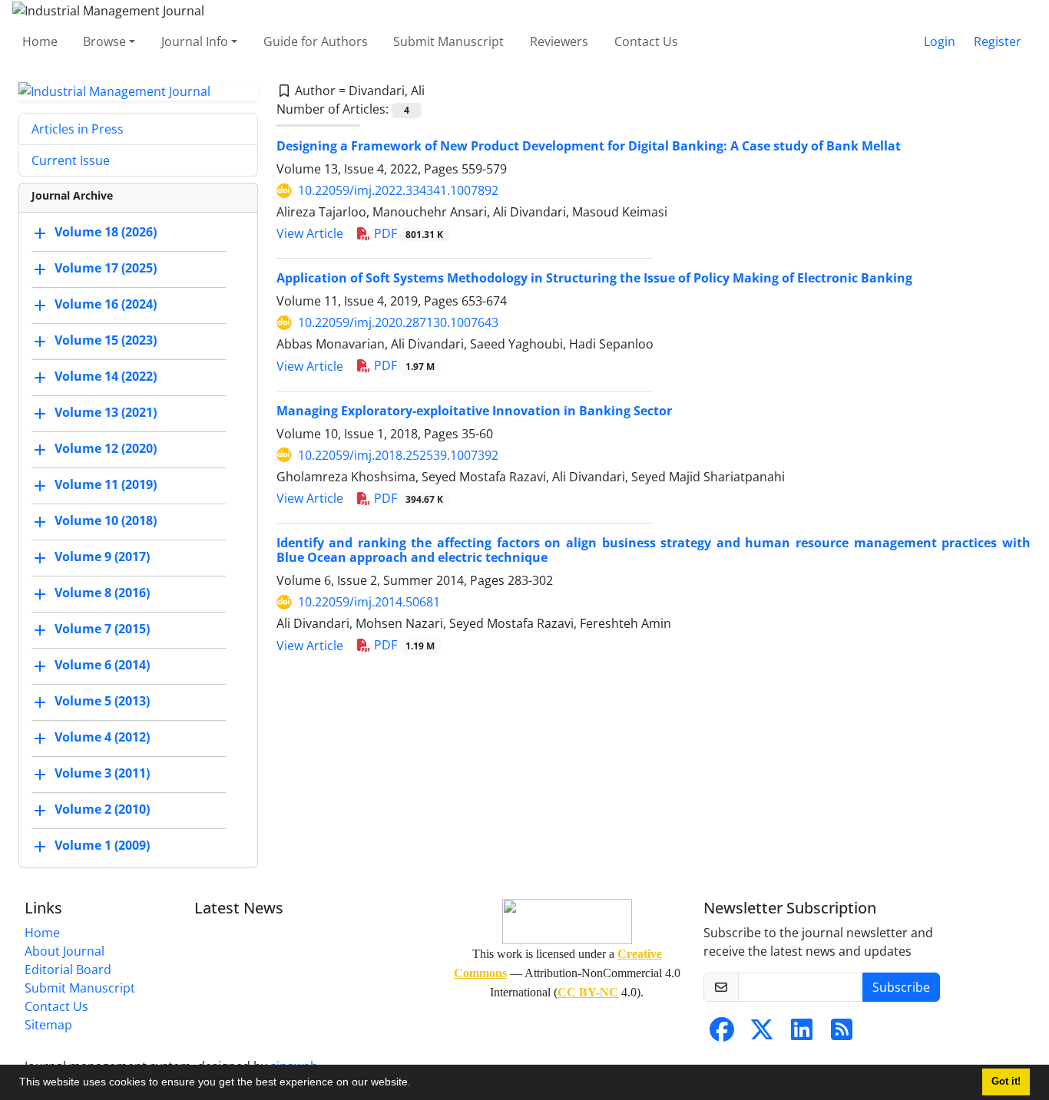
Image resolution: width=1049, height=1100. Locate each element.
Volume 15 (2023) (106, 340)
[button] (416, 1084)
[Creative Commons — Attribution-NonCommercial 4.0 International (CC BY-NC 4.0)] (567, 921)
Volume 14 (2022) (106, 376)
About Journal (64, 951)
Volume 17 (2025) (106, 268)
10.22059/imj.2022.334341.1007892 (398, 190)
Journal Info (194, 41)
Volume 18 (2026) (106, 232)
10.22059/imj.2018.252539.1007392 (398, 455)
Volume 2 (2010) (102, 809)
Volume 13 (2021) (106, 413)
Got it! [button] (1006, 1081)
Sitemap (48, 1024)
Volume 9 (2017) (102, 557)
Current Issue (70, 160)
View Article (309, 233)
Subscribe (901, 987)
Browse (104, 41)
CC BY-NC (588, 992)
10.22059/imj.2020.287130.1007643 (398, 322)
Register (997, 41)
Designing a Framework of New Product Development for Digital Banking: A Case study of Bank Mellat (588, 145)
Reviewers (559, 41)
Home (40, 41)
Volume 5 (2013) (102, 701)
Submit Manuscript (448, 41)
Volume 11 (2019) (106, 485)
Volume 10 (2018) (106, 521)
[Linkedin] (801, 1034)
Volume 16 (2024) (106, 304)
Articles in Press (77, 129)
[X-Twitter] (761, 1034)
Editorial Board (68, 969)
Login (939, 41)
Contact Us (646, 41)
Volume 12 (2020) (106, 449)
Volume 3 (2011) (102, 773)
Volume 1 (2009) (102, 845)
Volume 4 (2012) (102, 737)
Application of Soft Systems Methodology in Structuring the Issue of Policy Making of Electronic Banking (594, 277)
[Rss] (841, 1034)
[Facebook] (721, 1034)
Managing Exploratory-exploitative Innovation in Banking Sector (474, 410)
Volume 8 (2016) (102, 593)
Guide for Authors (315, 41)
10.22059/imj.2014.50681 (369, 601)
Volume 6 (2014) (102, 665)
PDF (407, 233)
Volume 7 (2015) (102, 629)
